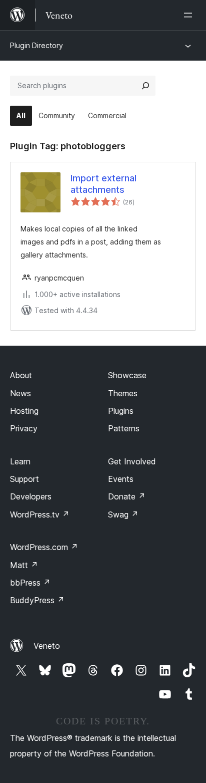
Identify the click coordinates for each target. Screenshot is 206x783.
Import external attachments (103, 184)
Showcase (127, 375)
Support (24, 479)
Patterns (124, 428)
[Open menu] (190, 15)
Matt (24, 565)
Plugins (121, 411)
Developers (31, 496)
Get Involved (132, 461)
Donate (127, 496)
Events (121, 479)
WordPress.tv (40, 514)
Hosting (24, 411)
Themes (123, 393)
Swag (123, 514)
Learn (20, 461)
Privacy (24, 428)
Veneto (47, 646)
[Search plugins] (146, 86)
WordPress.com (44, 547)
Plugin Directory (36, 45)
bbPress (30, 583)
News (20, 393)
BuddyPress (37, 600)
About (21, 375)
